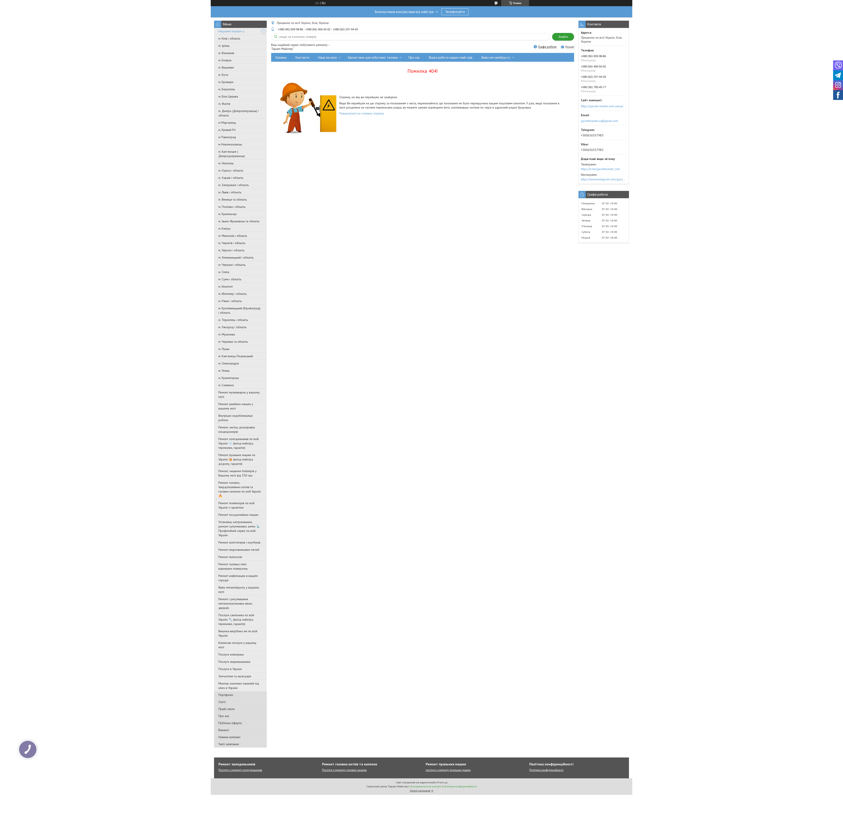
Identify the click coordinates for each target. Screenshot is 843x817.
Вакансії (223, 730)
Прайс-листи (226, 709)
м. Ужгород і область (232, 327)
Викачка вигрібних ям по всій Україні (237, 633)
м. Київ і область (229, 38)
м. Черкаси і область (231, 265)
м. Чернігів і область (231, 243)
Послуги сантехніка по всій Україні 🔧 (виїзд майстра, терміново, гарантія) (236, 619)
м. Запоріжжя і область (233, 185)
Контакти (302, 57)
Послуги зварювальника (234, 662)
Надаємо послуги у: (231, 31)
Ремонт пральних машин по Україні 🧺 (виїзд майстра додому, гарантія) (236, 459)
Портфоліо (225, 695)
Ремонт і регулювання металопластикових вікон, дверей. (235, 603)
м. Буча (223, 75)
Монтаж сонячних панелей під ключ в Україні (238, 685)
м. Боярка (224, 60)
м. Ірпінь (223, 46)
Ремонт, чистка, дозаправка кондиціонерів (236, 429)
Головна (281, 57)
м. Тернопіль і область (233, 320)
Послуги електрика (231, 654)
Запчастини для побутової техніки (373, 57)
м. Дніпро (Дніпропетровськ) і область (238, 113)
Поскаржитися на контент (425, 786)
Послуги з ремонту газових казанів (344, 770)
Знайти (563, 36)
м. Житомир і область (232, 294)
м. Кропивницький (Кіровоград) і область (239, 310)
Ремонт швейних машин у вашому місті (235, 406)
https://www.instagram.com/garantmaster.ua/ (604, 179)
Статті (222, 702)
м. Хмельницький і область (236, 257)
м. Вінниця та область (232, 199)
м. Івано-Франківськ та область (238, 221)
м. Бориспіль (226, 89)
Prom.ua (442, 782)
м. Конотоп (225, 286)
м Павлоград (227, 137)
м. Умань (224, 371)
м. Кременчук (227, 214)
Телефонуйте (455, 11)
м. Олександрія (228, 363)
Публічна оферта (230, 723)
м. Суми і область (229, 279)
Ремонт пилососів (230, 557)
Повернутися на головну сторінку (361, 113)
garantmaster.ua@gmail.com (599, 121)
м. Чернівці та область (233, 342)
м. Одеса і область (230, 170)
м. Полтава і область (231, 207)
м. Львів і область (229, 192)
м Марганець (227, 123)
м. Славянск (226, 385)
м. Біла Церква (228, 96)
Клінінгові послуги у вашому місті (237, 645)
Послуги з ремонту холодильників (240, 770)
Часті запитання (228, 744)
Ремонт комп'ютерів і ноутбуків (239, 542)
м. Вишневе (226, 67)
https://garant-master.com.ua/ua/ (602, 106)
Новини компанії (229, 737)
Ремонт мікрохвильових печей (238, 550)
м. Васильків (226, 53)
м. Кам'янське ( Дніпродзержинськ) (231, 154)
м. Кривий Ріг (227, 130)
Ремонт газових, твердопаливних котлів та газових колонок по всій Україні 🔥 (239, 489)
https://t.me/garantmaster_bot (600, 169)
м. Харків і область (230, 178)
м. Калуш (224, 228)
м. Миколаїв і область (232, 236)
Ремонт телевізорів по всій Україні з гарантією (236, 505)
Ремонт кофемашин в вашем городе (238, 578)
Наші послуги (327, 57)
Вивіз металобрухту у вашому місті (238, 589)
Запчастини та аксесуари (234, 676)
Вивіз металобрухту (495, 57)
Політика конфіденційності (546, 770)
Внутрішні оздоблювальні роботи (235, 418)
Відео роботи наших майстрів (450, 57)
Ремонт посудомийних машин (238, 515)
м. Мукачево (226, 334)
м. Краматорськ (228, 378)
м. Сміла (223, 272)
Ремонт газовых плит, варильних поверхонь (233, 566)
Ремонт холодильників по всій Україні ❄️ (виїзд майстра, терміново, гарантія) (238, 443)
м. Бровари (225, 82)
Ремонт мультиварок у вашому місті (239, 394)
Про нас (223, 716)
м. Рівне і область (230, 301)
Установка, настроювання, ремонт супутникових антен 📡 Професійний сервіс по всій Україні (239, 528)
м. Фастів (224, 104)
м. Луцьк (223, 349)
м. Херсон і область (231, 250)
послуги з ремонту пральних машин (448, 770)
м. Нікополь (226, 163)
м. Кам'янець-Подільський (235, 356)
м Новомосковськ (230, 144)
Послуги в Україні (230, 669)
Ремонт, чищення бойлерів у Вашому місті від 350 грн (237, 473)
